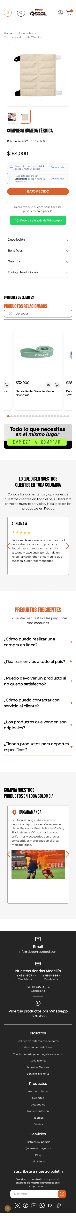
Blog (38, 1155)
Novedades (25, 33)
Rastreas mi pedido (38, 1141)
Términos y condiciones (38, 1047)
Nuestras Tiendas (38, 1067)
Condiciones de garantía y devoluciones (38, 1054)
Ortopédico (38, 1104)
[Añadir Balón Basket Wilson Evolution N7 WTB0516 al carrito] (6, 385)
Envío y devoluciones (23, 272)
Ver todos (22, 313)
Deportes (38, 1097)
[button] (8, 416)
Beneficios (15, 250)
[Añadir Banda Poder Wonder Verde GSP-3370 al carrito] (57, 385)
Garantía (14, 261)
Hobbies (38, 1117)
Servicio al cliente (38, 1073)
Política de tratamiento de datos (38, 1041)
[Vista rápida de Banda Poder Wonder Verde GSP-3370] (48, 385)
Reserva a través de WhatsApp (41, 220)
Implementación (38, 1111)
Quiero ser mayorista (38, 1148)
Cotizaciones (38, 1060)
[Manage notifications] (7, 1208)
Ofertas (38, 1124)
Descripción (16, 239)
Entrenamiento (38, 1091)
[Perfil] (60, 12)
